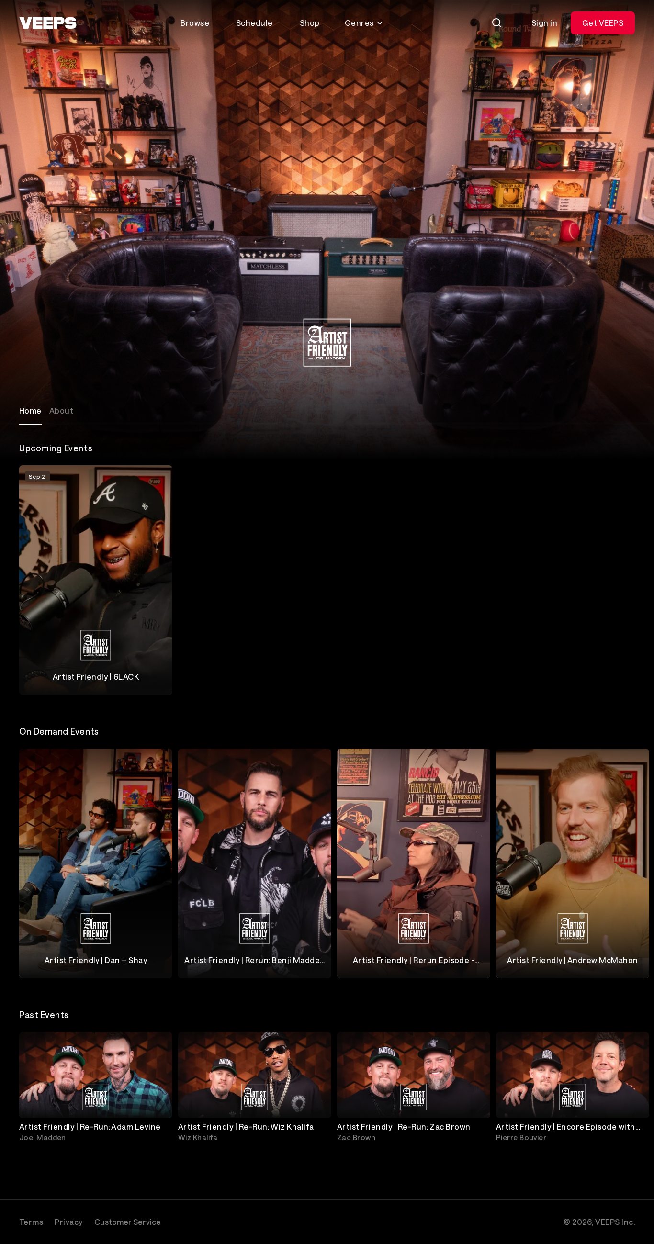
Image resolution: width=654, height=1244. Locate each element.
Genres (359, 22)
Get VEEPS (602, 22)
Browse (194, 22)
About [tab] (61, 410)
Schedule (254, 22)
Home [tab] (30, 410)
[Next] (623, 863)
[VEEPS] (48, 23)
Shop (310, 22)
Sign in (544, 22)
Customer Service (127, 1221)
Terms (31, 1221)
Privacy (68, 1221)
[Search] (496, 22)
